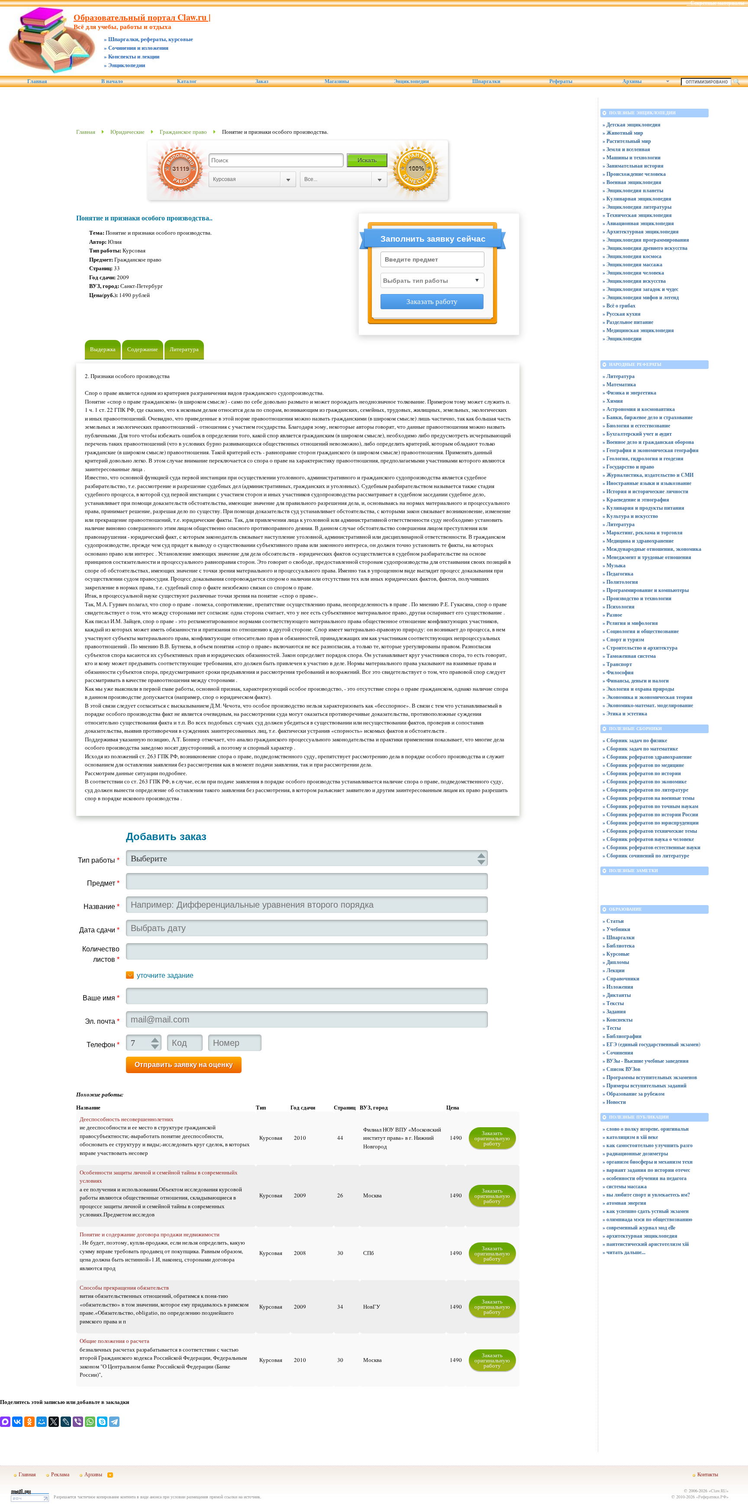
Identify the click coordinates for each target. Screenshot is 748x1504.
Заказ (261, 81)
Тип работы (98, 860)
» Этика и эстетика (625, 713)
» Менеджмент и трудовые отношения (647, 557)
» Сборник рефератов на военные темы (648, 798)
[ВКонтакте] (17, 1422)
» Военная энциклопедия (632, 182)
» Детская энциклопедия (632, 124)
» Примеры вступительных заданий (645, 1085)
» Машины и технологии (632, 157)
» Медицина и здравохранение (638, 540)
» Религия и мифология (630, 623)
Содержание (142, 349)
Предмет (103, 883)
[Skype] (102, 1422)
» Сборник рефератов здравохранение (647, 756)
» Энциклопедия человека (633, 272)
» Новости (614, 1102)
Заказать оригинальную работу (492, 1138)
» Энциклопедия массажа (632, 264)
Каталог (187, 81)
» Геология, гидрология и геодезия (643, 458)
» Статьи (613, 921)
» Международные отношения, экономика (652, 549)
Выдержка (103, 349)
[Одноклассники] (29, 1422)
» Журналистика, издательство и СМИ (648, 475)
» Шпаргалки (619, 937)
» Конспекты (617, 1019)
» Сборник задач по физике (635, 740)
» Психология (619, 606)
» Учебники (616, 929)
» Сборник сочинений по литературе (646, 855)
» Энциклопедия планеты (633, 190)
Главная (37, 81)
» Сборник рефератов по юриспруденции (651, 822)
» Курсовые (616, 953)
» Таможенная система (629, 656)
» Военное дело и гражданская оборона (648, 442)
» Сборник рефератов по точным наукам (650, 806)
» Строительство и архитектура (640, 647)
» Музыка (614, 565)
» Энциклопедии (622, 338)
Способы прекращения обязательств (124, 1287)
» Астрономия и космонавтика (639, 409)
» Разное (612, 614)
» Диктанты (617, 995)
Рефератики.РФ (712, 1497)
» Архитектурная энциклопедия (641, 231)
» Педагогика (618, 573)
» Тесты (612, 1028)
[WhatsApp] (90, 1422)
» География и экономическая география (651, 450)
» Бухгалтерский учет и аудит (637, 433)
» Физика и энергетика (629, 392)
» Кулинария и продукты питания (643, 507)
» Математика (619, 384)
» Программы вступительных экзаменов (650, 1077)
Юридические (127, 132)
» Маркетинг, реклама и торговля (643, 532)
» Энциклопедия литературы (637, 206)
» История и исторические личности (645, 491)
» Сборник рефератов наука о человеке (648, 839)
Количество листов (100, 954)
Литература (184, 349)
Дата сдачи (99, 930)
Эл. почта (102, 1021)
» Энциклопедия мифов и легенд (641, 297)
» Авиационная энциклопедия (638, 223)
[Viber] (78, 1422)
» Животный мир (623, 132)
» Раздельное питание (628, 322)
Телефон (103, 1044)
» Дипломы (616, 962)
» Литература (619, 376)
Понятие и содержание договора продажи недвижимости (149, 1234)
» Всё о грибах (619, 305)
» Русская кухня (622, 313)
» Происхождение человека (634, 174)
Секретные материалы (717, 3)
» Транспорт (617, 664)
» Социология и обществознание (641, 631)
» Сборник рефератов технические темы (650, 830)
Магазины (337, 81)
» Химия (613, 400)
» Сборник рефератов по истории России (650, 814)
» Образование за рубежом (633, 1093)
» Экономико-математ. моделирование (648, 705)
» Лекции (614, 970)
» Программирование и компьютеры (646, 590)
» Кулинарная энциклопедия (637, 198)
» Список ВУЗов (621, 1069)
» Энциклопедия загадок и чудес (640, 289)
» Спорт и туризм (623, 639)
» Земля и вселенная (626, 149)
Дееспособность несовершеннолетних (127, 1119)
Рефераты (560, 81)
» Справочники (621, 978)
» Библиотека (619, 945)
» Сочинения (618, 1052)
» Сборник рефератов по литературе (645, 789)
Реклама (60, 1474)
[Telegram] (114, 1422)
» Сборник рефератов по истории (642, 773)
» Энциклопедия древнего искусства (645, 248)
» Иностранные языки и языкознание (647, 483)
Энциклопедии (411, 81)
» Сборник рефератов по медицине (643, 765)
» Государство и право (628, 466)
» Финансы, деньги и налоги (636, 680)
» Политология (620, 581)
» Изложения (618, 986)
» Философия (618, 672)
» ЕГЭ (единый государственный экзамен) (651, 1044)
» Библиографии (622, 1036)
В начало (112, 81)
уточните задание (165, 975)
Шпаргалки (486, 81)
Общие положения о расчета (114, 1341)
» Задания (614, 1011)
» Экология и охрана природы (638, 688)
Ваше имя (101, 998)
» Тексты (613, 1003)
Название (101, 906)
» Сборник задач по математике (640, 748)
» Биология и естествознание (636, 425)
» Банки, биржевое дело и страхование (648, 417)
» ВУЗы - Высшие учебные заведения (646, 1060)
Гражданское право (183, 132)
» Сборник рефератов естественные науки (651, 847)
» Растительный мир (627, 141)
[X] (53, 1422)
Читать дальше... (625, 1252)
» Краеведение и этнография (636, 499)
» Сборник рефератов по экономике (645, 781)
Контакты (707, 1474)
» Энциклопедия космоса (632, 256)
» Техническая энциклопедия (637, 215)
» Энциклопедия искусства (634, 281)
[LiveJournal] (66, 1422)
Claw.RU (718, 1491)
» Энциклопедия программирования (646, 239)
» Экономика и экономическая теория (648, 697)
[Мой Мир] (41, 1422)
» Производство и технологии (637, 598)
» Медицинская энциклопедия (638, 330)
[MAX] (5, 1422)
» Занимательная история (633, 165)
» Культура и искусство (630, 516)
